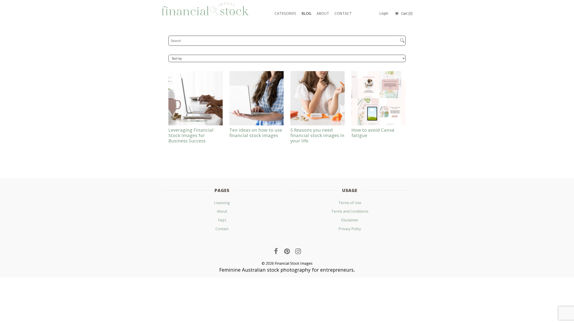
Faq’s (222, 220)
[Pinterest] (287, 251)
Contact (343, 13)
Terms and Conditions (349, 211)
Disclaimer (350, 220)
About (323, 13)
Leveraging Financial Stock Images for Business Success (190, 135)
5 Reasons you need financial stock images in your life (317, 135)
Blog (306, 13)
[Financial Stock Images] (205, 8)
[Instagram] (298, 251)
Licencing (222, 202)
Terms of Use (349, 202)
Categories (285, 13)
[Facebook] (275, 251)
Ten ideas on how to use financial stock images (255, 132)
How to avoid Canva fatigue (372, 132)
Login (383, 13)
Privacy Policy (350, 228)
